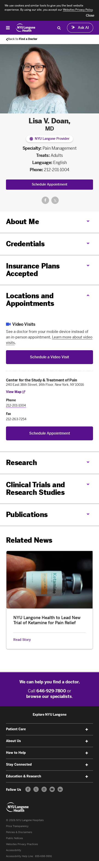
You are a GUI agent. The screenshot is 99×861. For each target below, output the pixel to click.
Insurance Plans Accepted (33, 270)
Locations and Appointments (30, 300)
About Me (22, 222)
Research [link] (21, 463)
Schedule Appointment (49, 184)
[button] (90, 15)
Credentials (25, 244)
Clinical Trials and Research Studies (35, 489)
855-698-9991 (43, 856)
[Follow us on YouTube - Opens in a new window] (52, 789)
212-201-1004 (56, 169)
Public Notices (14, 838)
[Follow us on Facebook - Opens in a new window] (28, 789)
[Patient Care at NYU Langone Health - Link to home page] (26, 27)
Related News (29, 540)
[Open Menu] (8, 27)
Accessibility (13, 850)
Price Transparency (17, 826)
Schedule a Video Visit (49, 357)
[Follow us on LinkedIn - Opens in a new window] (60, 789)
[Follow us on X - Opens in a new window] (36, 789)
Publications (27, 515)
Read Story (22, 640)
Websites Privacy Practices (22, 844)
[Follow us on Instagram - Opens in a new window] (44, 789)
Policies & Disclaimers (19, 832)
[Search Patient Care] (59, 27)
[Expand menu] (86, 729)
